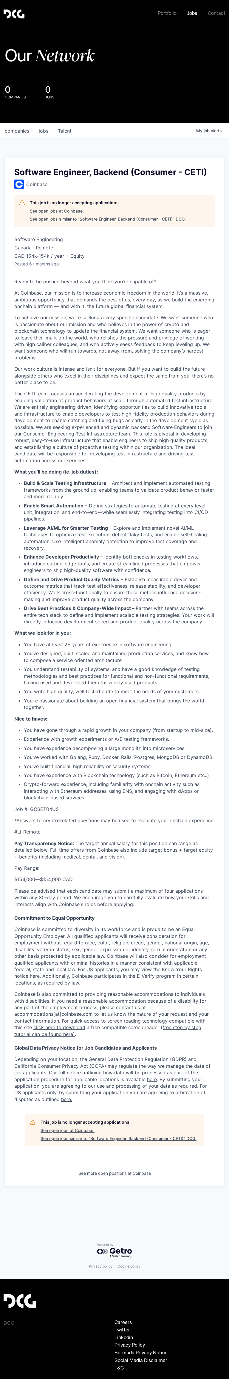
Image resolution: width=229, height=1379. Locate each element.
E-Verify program (156, 976)
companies (17, 131)
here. (66, 1099)
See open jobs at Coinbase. (57, 210)
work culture (38, 369)
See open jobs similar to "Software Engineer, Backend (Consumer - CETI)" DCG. (108, 218)
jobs (43, 131)
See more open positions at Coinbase (114, 1173)
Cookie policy (128, 1266)
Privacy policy (101, 1266)
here (152, 1079)
